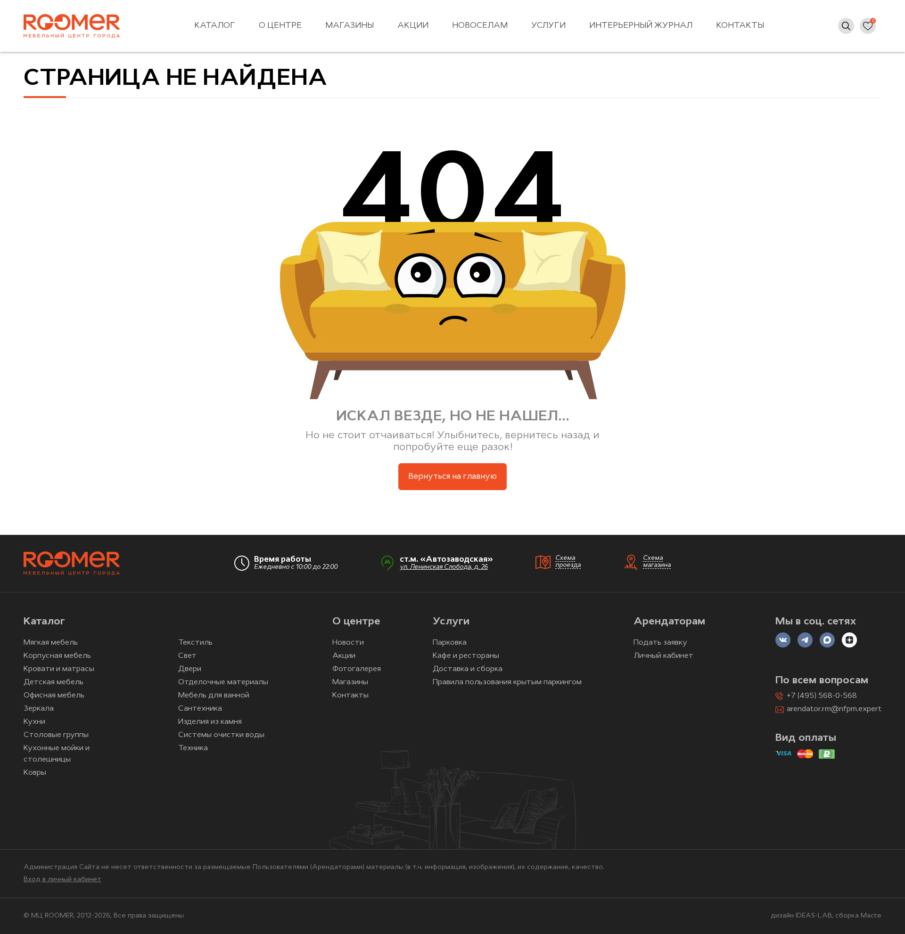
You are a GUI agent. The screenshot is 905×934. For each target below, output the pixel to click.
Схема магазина (657, 561)
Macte (871, 915)
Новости (348, 643)
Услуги (548, 26)
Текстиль (195, 643)
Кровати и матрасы (59, 669)
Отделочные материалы (223, 682)
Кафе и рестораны (466, 656)
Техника (193, 748)
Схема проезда (568, 561)
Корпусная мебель (57, 656)
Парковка (450, 643)
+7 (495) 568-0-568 (822, 696)
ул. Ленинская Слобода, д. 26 (444, 567)
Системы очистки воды (221, 735)
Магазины (349, 26)
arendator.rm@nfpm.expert (834, 709)
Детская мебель (53, 682)
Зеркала (39, 709)
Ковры (35, 773)
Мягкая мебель (51, 643)
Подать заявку (660, 643)
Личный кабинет (663, 656)
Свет (187, 656)
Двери (189, 669)
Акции (412, 26)
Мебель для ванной (213, 695)
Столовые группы (56, 735)
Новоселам (480, 26)
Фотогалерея (356, 669)
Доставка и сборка (467, 669)
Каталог (214, 26)
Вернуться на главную (452, 477)
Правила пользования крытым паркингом (507, 682)
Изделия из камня (210, 722)
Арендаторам (669, 621)
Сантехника (200, 709)
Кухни (34, 722)
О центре (280, 26)
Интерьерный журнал (640, 26)
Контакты (740, 26)
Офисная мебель (54, 695)
